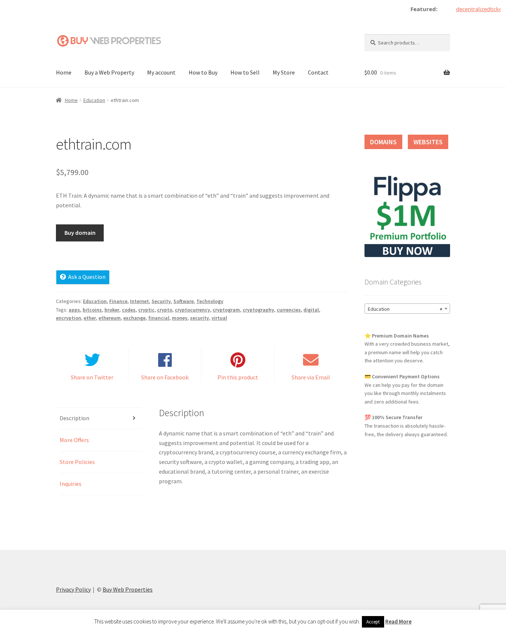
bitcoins (92, 309)
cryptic (146, 309)
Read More (398, 621)
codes (129, 309)
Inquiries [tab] (70, 483)
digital (311, 309)
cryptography (258, 309)
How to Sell (245, 72)
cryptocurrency (192, 309)
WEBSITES (428, 142)
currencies (289, 309)
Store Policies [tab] (77, 461)
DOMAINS (383, 142)
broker (111, 309)
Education (94, 100)
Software (183, 301)
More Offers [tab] (74, 440)
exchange (134, 318)
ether (90, 318)
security (199, 318)
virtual (219, 318)
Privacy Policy (73, 589)
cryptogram (226, 309)
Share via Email (311, 377)
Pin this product (237, 377)
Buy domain (80, 232)
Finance (118, 301)
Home (63, 72)
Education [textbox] (405, 309)
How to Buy (203, 72)
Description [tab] (74, 418)
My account (161, 72)
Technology (209, 301)
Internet (139, 301)
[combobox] (407, 308)
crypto (164, 309)
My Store (284, 72)
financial (158, 318)
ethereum (110, 318)
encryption (68, 318)
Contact (318, 72)
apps (74, 309)
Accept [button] (373, 622)
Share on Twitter (92, 377)
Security (161, 301)
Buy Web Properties (128, 589)
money (179, 318)
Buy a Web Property (109, 72)
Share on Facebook (165, 377)
